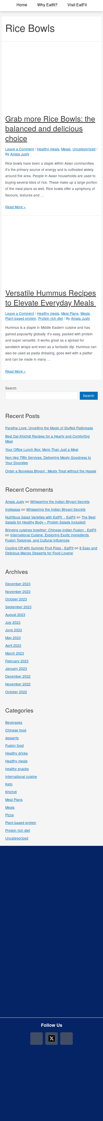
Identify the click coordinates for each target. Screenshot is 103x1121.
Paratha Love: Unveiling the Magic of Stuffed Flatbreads (49, 427)
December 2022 (17, 676)
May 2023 (13, 637)
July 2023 (12, 622)
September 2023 (18, 606)
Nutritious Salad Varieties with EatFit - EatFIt (40, 517)
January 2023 (16, 668)
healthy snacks (17, 768)
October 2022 (16, 691)
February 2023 (16, 660)
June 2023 (13, 629)
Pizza (9, 814)
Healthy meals (48, 148)
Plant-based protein (20, 318)
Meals (65, 148)
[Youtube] (66, 1038)
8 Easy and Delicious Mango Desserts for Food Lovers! (51, 550)
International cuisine (21, 776)
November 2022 (17, 683)
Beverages (13, 722)
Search (10, 387)
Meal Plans (69, 313)
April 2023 (13, 645)
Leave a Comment (19, 148)
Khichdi (11, 791)
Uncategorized (84, 148)
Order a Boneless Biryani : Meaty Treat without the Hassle (50, 470)
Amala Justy (14, 501)
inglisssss (12, 509)
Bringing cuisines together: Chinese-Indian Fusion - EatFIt (50, 529)
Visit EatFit (77, 5)
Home (21, 5)
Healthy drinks (16, 753)
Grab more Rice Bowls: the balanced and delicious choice (50, 128)
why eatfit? (47, 5)
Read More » (15, 206)
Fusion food (14, 745)
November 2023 (17, 591)
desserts (12, 737)
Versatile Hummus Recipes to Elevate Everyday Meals (50, 297)
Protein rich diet (50, 318)
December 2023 (17, 583)
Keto (8, 783)
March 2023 (14, 653)
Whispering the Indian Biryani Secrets (60, 501)
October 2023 (16, 598)
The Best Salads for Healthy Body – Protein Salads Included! (50, 520)
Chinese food (15, 730)
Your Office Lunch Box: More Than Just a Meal (41, 449)
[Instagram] (36, 1038)
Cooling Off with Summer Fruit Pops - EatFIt (39, 547)
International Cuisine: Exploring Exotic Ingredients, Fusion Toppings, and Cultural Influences (47, 537)
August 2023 (15, 614)
